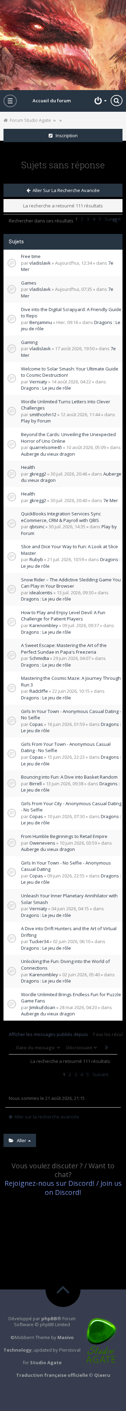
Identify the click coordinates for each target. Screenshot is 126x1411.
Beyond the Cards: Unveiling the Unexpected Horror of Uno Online (68, 437)
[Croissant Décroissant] (81, 1047)
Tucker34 (39, 941)
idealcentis (40, 592)
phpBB (49, 1318)
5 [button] (87, 1074)
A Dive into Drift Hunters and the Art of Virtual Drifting (69, 931)
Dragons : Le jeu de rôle (46, 388)
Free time (31, 256)
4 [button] (81, 1074)
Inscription (65, 135)
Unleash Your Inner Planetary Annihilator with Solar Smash (69, 898)
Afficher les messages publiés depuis (49, 1034)
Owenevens (42, 843)
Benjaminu (40, 322)
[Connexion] (99, 100)
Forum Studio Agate (29, 120)
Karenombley (43, 625)
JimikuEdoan (42, 1007)
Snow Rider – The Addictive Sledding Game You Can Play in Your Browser (71, 582)
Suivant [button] (100, 1074)
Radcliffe (38, 691)
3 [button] (76, 1074)
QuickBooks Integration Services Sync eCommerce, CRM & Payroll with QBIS (61, 516)
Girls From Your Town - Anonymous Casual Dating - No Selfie (66, 747)
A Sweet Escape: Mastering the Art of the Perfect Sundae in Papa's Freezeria (64, 648)
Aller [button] (20, 1140)
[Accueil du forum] (63, 45)
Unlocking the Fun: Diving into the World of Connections (65, 964)
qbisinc (36, 526)
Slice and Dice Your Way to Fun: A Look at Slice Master (69, 549)
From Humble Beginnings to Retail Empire (64, 836)
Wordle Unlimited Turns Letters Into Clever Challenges (65, 404)
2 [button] (70, 1074)
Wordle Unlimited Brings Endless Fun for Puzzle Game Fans (71, 997)
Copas (36, 724)
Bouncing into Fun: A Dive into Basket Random (69, 777)
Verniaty (38, 382)
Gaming (29, 342)
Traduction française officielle (52, 1375)
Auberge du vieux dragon (48, 454)
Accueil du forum (52, 100)
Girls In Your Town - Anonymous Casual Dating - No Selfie (71, 714)
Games (28, 283)
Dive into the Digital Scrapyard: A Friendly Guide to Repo (71, 312)
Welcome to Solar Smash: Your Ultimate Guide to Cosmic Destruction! (69, 372)
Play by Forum (36, 421)
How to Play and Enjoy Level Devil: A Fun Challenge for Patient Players (63, 615)
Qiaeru (102, 1375)
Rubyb (36, 559)
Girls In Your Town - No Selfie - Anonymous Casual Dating (66, 866)
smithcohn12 (42, 414)
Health (28, 467)
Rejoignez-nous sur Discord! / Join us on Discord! (63, 1187)
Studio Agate (46, 1362)
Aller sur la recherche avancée (65, 190)
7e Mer (110, 500)
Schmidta (39, 658)
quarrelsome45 (45, 447)
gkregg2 (37, 474)
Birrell (35, 783)
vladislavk (40, 263)
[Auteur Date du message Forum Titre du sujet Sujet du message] (37, 1047)
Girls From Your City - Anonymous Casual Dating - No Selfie (71, 806)
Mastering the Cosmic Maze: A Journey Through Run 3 (71, 681)
